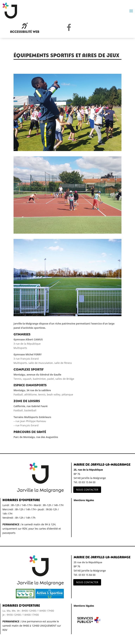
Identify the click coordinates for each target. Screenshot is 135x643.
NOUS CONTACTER (87, 489)
